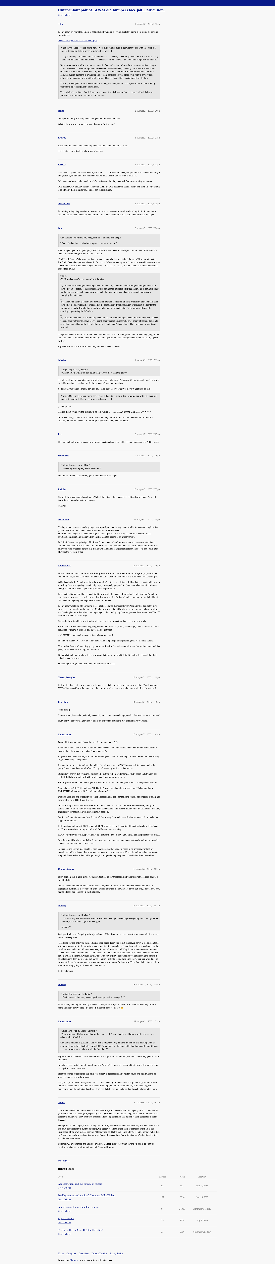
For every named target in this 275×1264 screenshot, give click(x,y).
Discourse (73, 1260)
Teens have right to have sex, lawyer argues (77, 40)
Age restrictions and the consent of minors (80, 1183)
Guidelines (84, 1253)
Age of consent (66, 1218)
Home (61, 1253)
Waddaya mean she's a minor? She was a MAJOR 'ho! (86, 1195)
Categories (71, 1253)
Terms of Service (99, 1253)
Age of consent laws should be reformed (79, 1206)
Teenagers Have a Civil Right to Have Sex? (80, 1229)
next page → (64, 1160)
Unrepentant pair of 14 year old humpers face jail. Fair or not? (111, 10)
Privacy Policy (116, 1253)
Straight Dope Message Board (15, 3)
